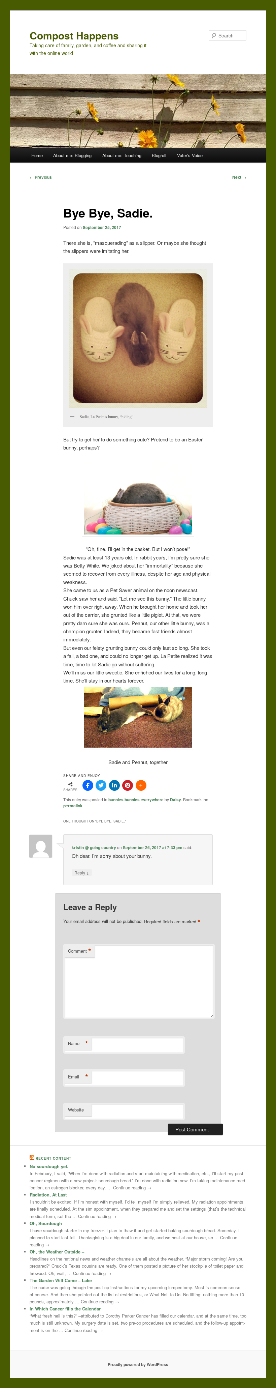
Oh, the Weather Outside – (57, 1251)
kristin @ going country (94, 847)
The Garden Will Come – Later (61, 1280)
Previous (41, 177)
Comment (79, 951)
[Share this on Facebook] (87, 785)
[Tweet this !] (101, 785)
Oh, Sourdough (46, 1223)
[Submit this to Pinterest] (127, 785)
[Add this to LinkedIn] (114, 785)
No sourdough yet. (49, 1166)
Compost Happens (74, 35)
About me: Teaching (121, 155)
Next (239, 177)
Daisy (175, 800)
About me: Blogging (72, 155)
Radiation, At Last (48, 1194)
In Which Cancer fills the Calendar (65, 1308)
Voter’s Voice (190, 155)
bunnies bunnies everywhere (136, 800)
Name (78, 1043)
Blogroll (159, 155)
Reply (81, 872)
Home (37, 155)
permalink (72, 806)
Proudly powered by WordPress (138, 1364)
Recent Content (53, 1158)
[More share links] (141, 785)
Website (76, 1109)
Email (78, 1076)
